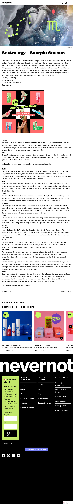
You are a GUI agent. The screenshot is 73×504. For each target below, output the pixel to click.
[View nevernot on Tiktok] (13, 455)
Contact (41, 385)
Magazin (23, 403)
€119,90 (40, 350)
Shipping (41, 394)
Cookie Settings (27, 407)
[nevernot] (7, 3)
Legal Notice (60, 401)
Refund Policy (61, 396)
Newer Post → (66, 291)
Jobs (22, 389)
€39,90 (7, 350)
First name (8, 423)
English (6, 443)
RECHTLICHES (61, 377)
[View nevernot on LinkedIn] (18, 455)
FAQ (39, 389)
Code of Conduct (27, 398)
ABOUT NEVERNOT (25, 378)
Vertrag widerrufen (36, 449)
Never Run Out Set (46, 346)
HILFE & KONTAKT (42, 378)
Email (6, 415)
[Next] (70, 326)
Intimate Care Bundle (17, 346)
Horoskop (20, 285)
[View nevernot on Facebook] (3, 455)
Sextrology (27, 285)
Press (22, 394)
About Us (24, 385)
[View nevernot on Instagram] (8, 455)
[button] (68, 502)
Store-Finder (43, 398)
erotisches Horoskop (11, 285)
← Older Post (6, 291)
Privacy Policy (61, 406)
